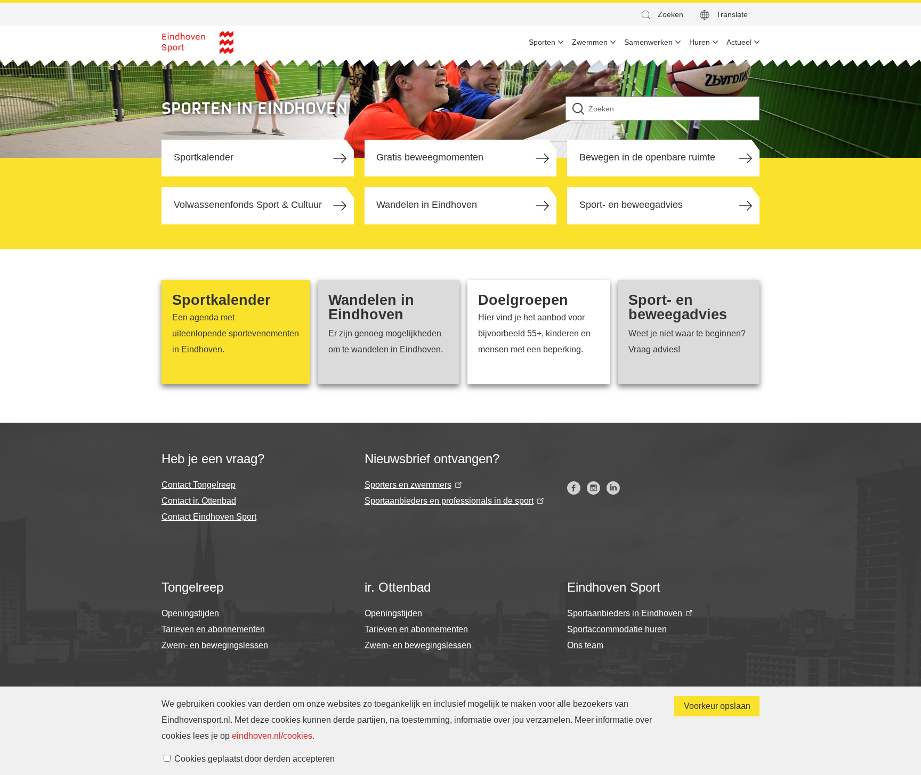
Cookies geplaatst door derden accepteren (254, 758)
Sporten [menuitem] (542, 42)
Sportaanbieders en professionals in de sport (449, 500)
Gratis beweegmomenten (429, 157)
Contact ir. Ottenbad (198, 500)
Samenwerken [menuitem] (648, 42)
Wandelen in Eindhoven (426, 204)
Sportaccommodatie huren (617, 629)
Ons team (585, 645)
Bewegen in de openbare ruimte (647, 157)
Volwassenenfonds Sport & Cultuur (248, 204)
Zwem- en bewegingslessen (214, 645)
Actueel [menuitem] (739, 42)
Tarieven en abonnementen (213, 629)
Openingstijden (190, 613)
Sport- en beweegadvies (631, 204)
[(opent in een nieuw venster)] (573, 488)
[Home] (197, 42)
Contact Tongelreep (198, 484)
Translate (732, 14)
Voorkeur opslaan (717, 706)
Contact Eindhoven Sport (208, 516)
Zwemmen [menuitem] (590, 42)
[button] (661, 15)
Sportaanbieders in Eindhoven (624, 613)
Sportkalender (203, 157)
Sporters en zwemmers (408, 484)
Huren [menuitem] (699, 42)
